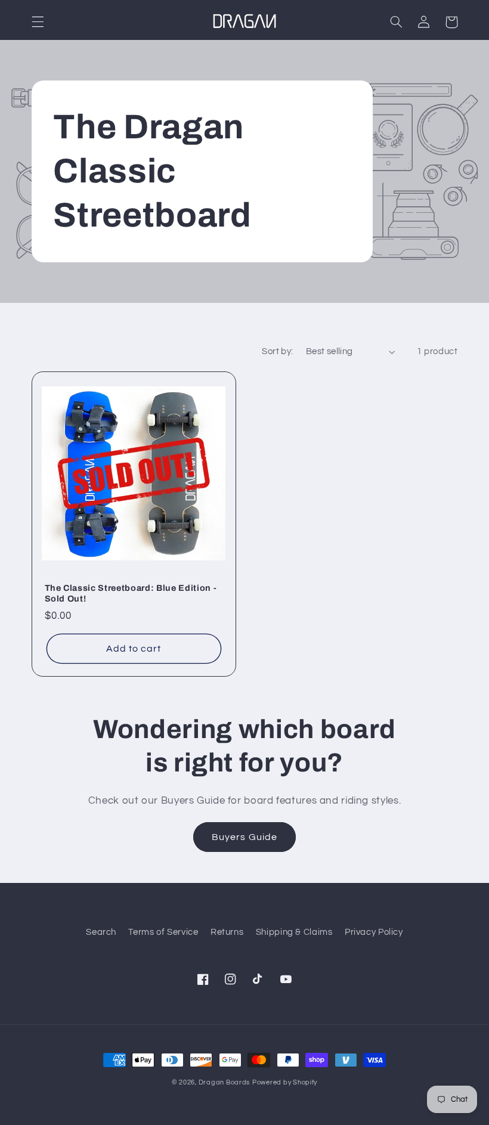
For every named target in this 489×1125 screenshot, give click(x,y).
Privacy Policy (374, 932)
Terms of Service (163, 932)
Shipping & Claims (294, 932)
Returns (227, 932)
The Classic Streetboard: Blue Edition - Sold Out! (131, 593)
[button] (37, 22)
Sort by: (277, 351)
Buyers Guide (244, 837)
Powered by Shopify (284, 1082)
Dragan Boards (224, 1082)
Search (101, 932)
